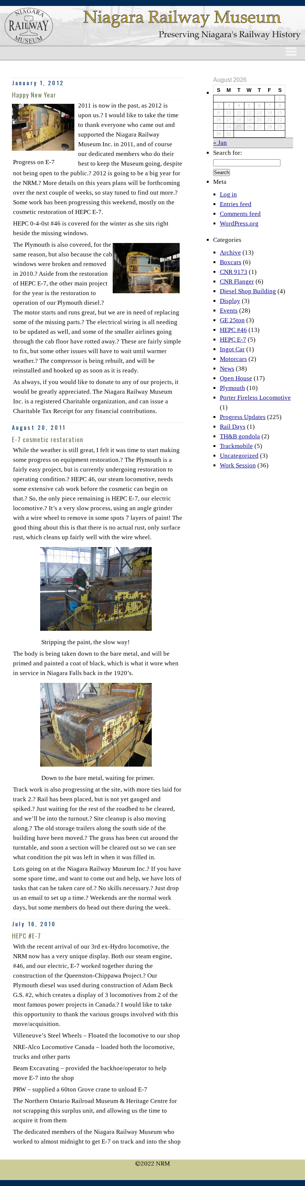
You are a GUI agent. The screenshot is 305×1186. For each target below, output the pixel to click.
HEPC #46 (233, 329)
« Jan (220, 142)
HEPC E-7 (233, 339)
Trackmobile (236, 446)
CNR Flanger (237, 281)
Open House (236, 378)
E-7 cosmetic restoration (47, 439)
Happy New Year (34, 94)
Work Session (238, 465)
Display (230, 300)
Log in (228, 194)
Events (229, 310)
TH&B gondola (240, 436)
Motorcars (233, 358)
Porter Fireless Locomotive (255, 397)
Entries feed (235, 204)
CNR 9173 (233, 271)
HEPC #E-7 (26, 935)
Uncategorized (239, 455)
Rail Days (232, 426)
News (227, 368)
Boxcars (230, 262)
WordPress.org (239, 223)
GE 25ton (232, 320)
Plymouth (232, 387)
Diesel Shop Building (248, 291)
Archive (230, 252)
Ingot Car (232, 349)
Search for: (227, 152)
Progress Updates (243, 417)
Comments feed (240, 213)
